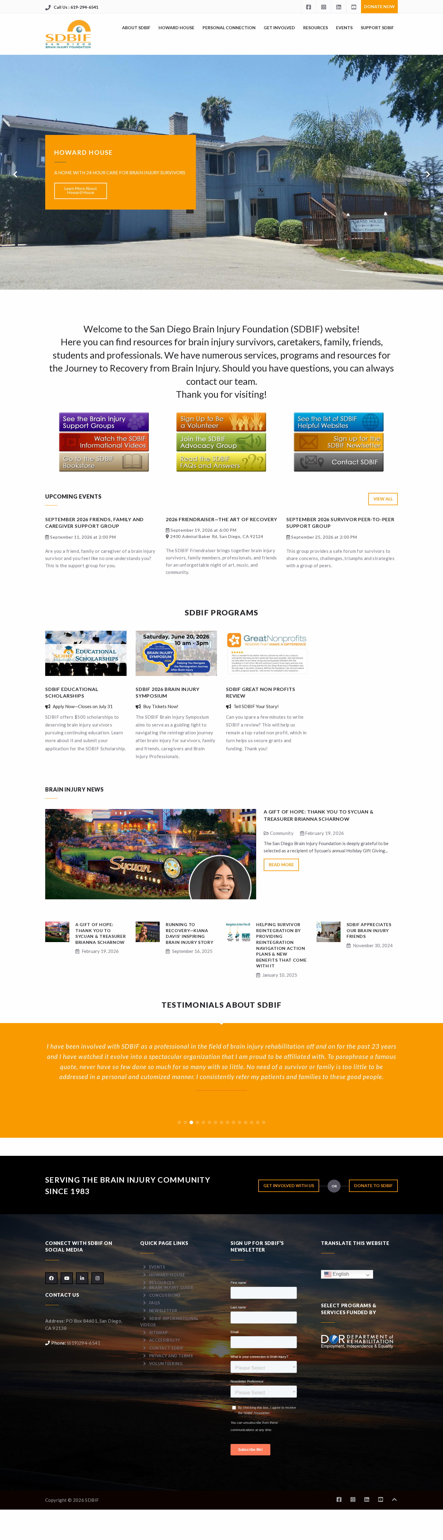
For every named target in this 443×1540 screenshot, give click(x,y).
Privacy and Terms (171, 1355)
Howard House (176, 27)
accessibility (164, 1340)
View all (383, 498)
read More (281, 864)
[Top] (394, 1499)
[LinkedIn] (338, 6)
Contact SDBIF (166, 1348)
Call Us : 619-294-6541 (76, 7)
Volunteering (166, 1363)
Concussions (165, 1295)
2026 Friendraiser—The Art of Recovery (221, 519)
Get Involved (279, 27)
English (340, 1274)
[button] (179, 1122)
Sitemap (158, 1332)
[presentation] (15, 174)
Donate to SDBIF (373, 1185)
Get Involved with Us (288, 1185)
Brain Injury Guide (171, 1287)
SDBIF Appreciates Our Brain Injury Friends (369, 930)
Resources (315, 27)
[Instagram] (323, 6)
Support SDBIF (377, 27)
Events (344, 27)
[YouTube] (353, 6)
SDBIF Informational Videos (169, 1321)
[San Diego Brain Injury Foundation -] (68, 34)
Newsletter (163, 1310)
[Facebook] (308, 6)
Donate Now (379, 6)
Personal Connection (229, 27)
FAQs (154, 1302)
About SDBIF (136, 27)
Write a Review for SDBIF (80, 205)
